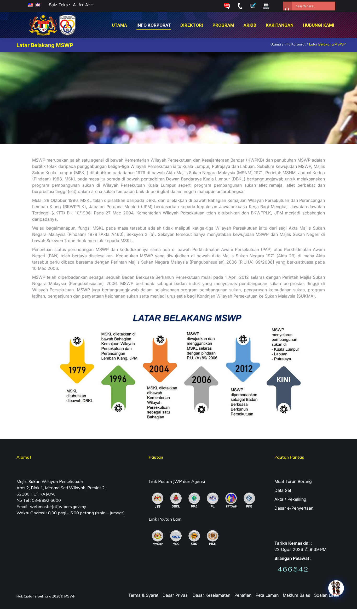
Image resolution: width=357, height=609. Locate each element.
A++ (89, 4)
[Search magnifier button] (287, 6)
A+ (81, 4)
